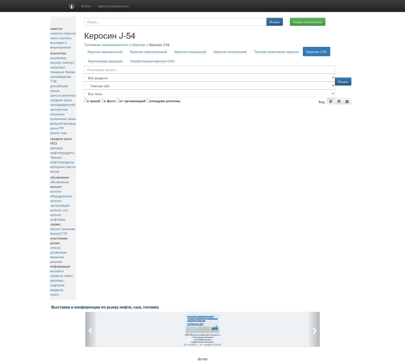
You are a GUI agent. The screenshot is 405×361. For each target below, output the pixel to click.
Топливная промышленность (106, 44)
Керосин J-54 (316, 51)
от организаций (133, 100)
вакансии (57, 256)
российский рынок (59, 88)
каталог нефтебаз (57, 217)
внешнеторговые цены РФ (63, 125)
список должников (58, 249)
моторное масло (63, 166)
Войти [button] (85, 6)
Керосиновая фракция (105, 61)
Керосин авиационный (105, 51)
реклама (56, 280)
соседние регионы (165, 100)
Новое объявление (307, 21)
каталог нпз (59, 210)
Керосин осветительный (148, 51)
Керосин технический (230, 51)
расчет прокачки (62, 228)
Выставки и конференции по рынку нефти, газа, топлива (105, 307)
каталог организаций (60, 203)
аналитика (58, 57)
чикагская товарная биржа (62, 69)
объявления (59, 181)
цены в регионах (63, 95)
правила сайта (61, 275)
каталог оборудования (61, 193)
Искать (275, 21)
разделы (56, 289)
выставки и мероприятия (60, 44)
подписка (57, 285)
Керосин (138, 44)
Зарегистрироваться (113, 6)
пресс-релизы (60, 37)
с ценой (93, 100)
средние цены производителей (62, 102)
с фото (110, 100)
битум (54, 171)
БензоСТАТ (59, 233)
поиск (54, 294)
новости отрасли (63, 33)
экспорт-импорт (62, 62)
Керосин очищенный (190, 51)
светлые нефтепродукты (62, 150)
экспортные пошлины (59, 111)
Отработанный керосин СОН (152, 61)
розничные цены (63, 118)
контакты (57, 270)
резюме (56, 261)
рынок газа (58, 132)
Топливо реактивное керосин (276, 51)
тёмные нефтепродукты (62, 159)
